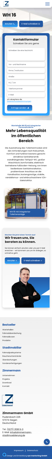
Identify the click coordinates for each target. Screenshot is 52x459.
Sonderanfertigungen (12, 363)
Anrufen (8, 23)
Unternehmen (8, 375)
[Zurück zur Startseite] (5, 4)
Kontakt (6, 386)
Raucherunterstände (11, 356)
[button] (4, 454)
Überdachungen (9, 359)
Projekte (6, 379)
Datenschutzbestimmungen (19, 101)
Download (6, 382)
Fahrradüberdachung (11, 333)
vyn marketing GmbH (37, 455)
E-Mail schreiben (30, 23)
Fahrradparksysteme (11, 352)
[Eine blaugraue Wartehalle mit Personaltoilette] (26, 203)
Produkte (6, 340)
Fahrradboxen (8, 336)
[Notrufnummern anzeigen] (47, 442)
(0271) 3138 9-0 (15, 429)
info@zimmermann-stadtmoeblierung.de (17, 434)
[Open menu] (47, 4)
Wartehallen (7, 329)
